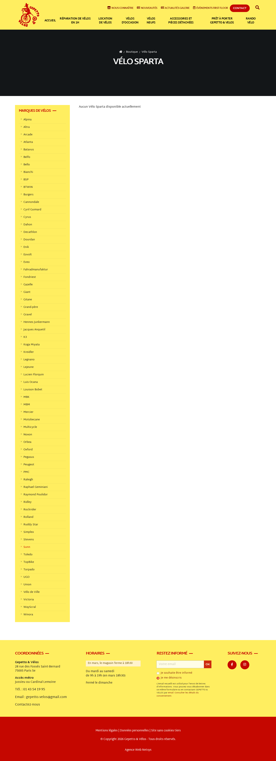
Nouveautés (149, 8)
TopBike (28, 562)
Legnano (29, 359)
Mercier (28, 412)
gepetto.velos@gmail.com (46, 697)
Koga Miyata (31, 344)
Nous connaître (122, 8)
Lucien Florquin (33, 374)
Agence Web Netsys (138, 750)
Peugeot (28, 464)
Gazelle (28, 284)
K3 (25, 337)
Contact (240, 8)
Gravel (27, 314)
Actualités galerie (177, 8)
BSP (26, 179)
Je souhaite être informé (176, 673)
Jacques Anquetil (34, 329)
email (170, 693)
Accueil (50, 20)
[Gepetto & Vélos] (29, 15)
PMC (26, 472)
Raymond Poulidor (35, 494)
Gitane (27, 299)
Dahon (27, 224)
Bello (26, 164)
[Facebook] (232, 664)
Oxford (28, 449)
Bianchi (28, 172)
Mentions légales (107, 730)
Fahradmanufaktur (35, 269)
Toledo (27, 554)
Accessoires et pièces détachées (180, 20)
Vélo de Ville (31, 592)
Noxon (27, 434)
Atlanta (28, 142)
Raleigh (28, 479)
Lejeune (28, 367)
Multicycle (30, 427)
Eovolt (27, 254)
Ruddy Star (30, 524)
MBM (26, 404)
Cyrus (27, 217)
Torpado (29, 569)
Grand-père (30, 307)
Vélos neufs (151, 20)
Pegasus (28, 457)
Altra (26, 127)
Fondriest (29, 277)
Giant (26, 292)
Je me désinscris (171, 678)
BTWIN (28, 187)
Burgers (28, 194)
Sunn (26, 547)
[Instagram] (244, 664)
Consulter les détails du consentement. (178, 694)
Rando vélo (251, 20)
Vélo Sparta (149, 52)
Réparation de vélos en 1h (75, 20)
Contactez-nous (27, 705)
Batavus (28, 149)
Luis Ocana (30, 382)
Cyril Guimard (32, 209)
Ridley (27, 502)
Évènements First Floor (212, 8)
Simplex (28, 532)
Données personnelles (134, 730)
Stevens (28, 539)
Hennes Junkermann (36, 322)
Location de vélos (105, 20)
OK (208, 664)
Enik (26, 247)
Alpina (27, 119)
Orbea (27, 442)
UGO (26, 577)
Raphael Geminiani (35, 487)
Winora (28, 614)
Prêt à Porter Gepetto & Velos (222, 20)
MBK (26, 397)
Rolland (28, 517)
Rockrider (29, 509)
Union (27, 584)
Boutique (132, 52)
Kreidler (28, 352)
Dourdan (29, 239)
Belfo (26, 157)
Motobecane (31, 419)
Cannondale (31, 202)
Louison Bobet (32, 389)
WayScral (29, 607)
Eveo (26, 262)
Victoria (28, 599)
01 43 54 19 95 (34, 690)
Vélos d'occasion (130, 20)
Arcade (27, 134)
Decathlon (30, 232)
